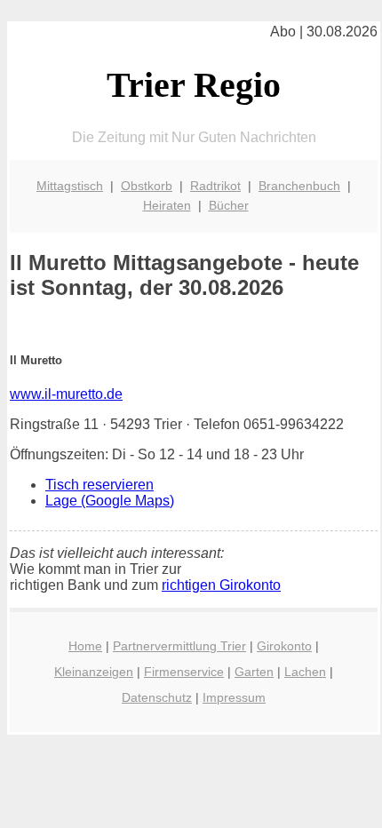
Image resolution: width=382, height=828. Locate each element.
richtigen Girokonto (221, 585)
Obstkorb (146, 186)
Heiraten (167, 205)
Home (85, 646)
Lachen (305, 672)
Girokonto (284, 646)
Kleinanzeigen (93, 672)
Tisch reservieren (99, 484)
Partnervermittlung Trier (179, 646)
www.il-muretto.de (66, 394)
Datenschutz (157, 697)
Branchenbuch (299, 186)
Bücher (229, 205)
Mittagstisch (69, 186)
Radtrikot (215, 186)
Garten (254, 672)
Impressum (234, 697)
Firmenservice (184, 672)
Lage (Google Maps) (109, 500)
